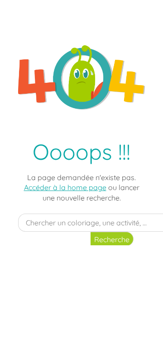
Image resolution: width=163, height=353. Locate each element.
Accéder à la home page (65, 187)
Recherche (111, 239)
